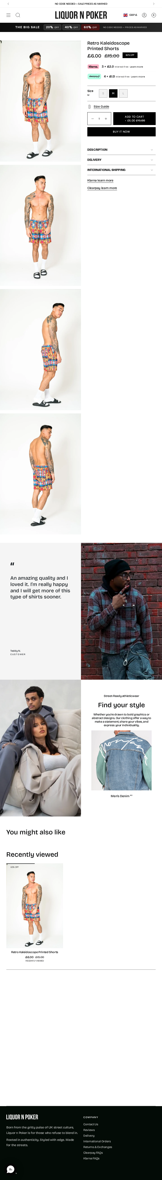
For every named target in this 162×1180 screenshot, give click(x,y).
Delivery (94, 160)
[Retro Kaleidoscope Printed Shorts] (34, 905)
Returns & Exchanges (97, 1147)
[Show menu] (8, 15)
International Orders (97, 1141)
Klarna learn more (100, 180)
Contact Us (90, 1124)
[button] (10, 1169)
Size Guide (101, 106)
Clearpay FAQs (93, 1153)
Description (97, 150)
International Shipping (106, 170)
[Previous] (8, 4)
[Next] (154, 4)
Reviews (89, 1130)
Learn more (136, 66)
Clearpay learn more (102, 188)
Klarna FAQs (91, 1158)
